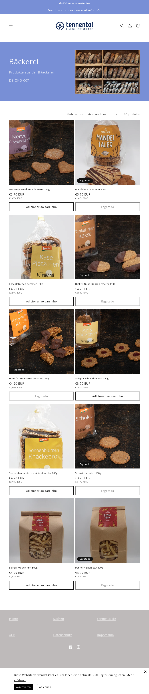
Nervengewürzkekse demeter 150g (29, 189)
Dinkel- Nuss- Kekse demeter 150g (95, 284)
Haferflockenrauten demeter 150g (29, 378)
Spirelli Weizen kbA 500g (23, 567)
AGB (12, 635)
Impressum (105, 635)
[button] (11, 26)
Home (13, 619)
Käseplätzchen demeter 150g (26, 284)
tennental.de (106, 619)
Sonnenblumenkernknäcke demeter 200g (33, 473)
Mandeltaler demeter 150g (90, 189)
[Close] (145, 671)
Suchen (58, 619)
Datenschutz (62, 635)
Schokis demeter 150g (88, 473)
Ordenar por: (75, 114)
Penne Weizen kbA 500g (89, 567)
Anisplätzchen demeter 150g (92, 378)
